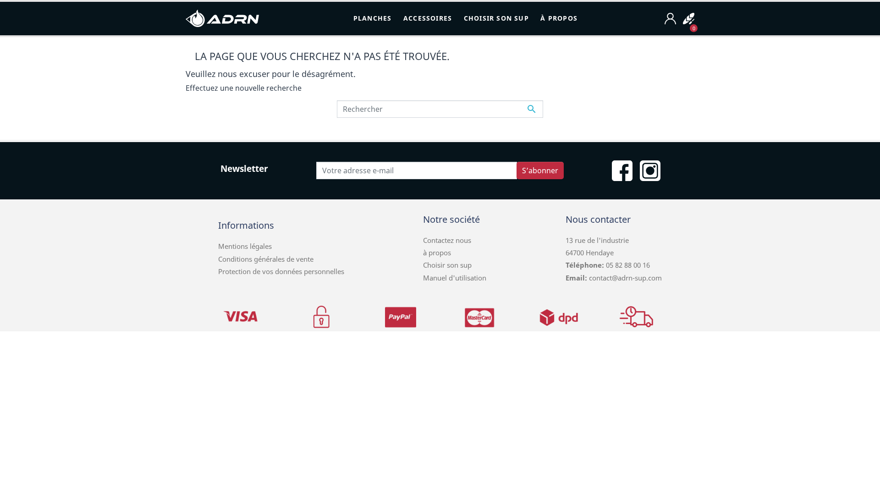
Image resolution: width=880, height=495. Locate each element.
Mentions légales (245, 246)
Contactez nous (447, 240)
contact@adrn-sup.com (625, 277)
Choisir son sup (447, 265)
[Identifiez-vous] (670, 18)
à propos (437, 252)
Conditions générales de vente (266, 259)
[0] (688, 18)
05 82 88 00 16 (627, 265)
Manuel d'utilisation (454, 277)
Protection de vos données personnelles (281, 271)
